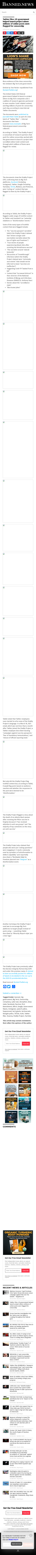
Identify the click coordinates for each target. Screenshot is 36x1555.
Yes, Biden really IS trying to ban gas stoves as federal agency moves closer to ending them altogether (21, 1335)
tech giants (16, 1011)
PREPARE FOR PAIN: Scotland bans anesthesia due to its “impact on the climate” (21, 1398)
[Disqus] (18, 1154)
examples (17, 124)
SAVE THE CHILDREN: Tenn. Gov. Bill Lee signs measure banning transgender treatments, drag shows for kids (21, 1494)
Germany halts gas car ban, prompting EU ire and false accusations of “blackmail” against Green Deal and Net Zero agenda (21, 1453)
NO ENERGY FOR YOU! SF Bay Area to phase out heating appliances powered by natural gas (21, 1326)
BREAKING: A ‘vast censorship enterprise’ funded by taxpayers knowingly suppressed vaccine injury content (20, 1357)
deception (23, 1002)
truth (22, 1014)
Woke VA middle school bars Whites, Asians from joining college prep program (21, 1378)
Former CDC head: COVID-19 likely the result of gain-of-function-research (21, 1432)
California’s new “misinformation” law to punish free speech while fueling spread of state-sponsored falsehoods (21, 1388)
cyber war (15, 1002)
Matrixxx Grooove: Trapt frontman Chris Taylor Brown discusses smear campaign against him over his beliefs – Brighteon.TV (21, 1294)
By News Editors (21, 1309)
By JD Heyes (20, 1321)
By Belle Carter (20, 1436)
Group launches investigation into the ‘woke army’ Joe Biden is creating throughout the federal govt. (20, 1316)
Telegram (23, 859)
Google (20, 1006)
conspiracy (7, 1002)
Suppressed (7, 1011)
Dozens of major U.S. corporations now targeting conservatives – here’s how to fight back (21, 1484)
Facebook (14, 182)
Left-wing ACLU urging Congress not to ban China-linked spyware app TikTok (21, 1463)
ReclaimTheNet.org (10, 90)
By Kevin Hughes (21, 1298)
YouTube (28, 1016)
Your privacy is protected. (11, 1049)
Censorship (24, 999)
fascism (18, 1004)
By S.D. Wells (20, 1447)
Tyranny (10, 1016)
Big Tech (16, 999)
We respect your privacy (27, 1523)
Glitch (15, 1006)
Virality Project (18, 1016)
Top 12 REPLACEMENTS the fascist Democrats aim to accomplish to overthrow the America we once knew (20, 1442)
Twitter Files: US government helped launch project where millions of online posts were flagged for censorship (21, 1305)
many (12, 124)
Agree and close (16, 1544)
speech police (22, 1009)
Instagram (12, 1009)
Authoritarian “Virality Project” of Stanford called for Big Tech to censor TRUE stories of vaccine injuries (20, 1345)
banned (17, 997)
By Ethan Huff (20, 1350)
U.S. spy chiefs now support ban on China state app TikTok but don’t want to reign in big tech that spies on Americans (21, 1409)
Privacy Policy (13, 1539)
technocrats (26, 1011)
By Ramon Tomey (21, 1330)
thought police (8, 1014)
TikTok (12, 187)
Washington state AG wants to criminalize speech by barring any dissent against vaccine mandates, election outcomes (21, 1473)
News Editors (16, 29)
